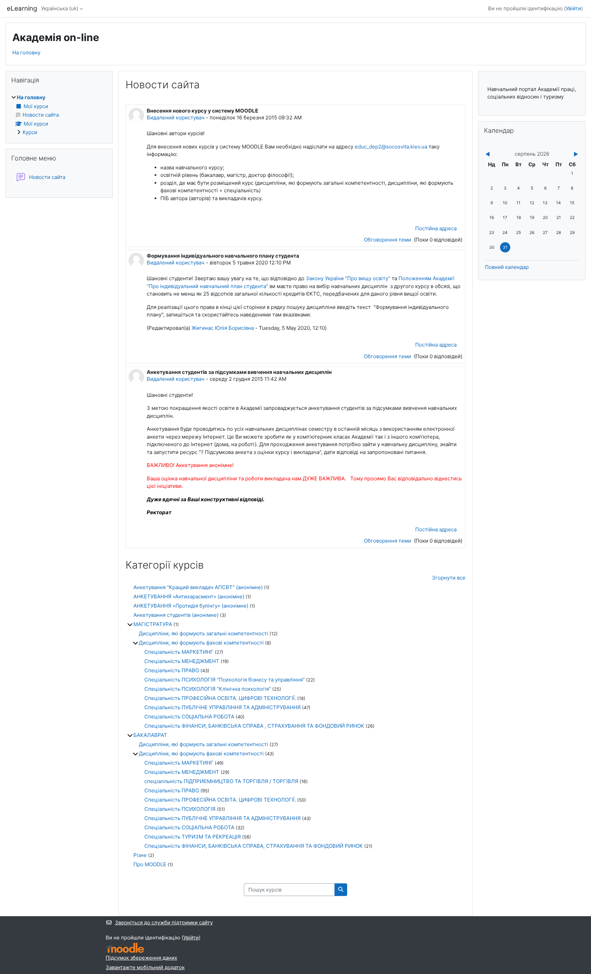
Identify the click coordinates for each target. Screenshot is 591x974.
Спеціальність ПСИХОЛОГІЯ (179, 809)
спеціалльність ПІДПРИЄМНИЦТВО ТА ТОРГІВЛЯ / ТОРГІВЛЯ (221, 781)
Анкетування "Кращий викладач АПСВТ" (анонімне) (198, 587)
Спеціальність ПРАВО (171, 670)
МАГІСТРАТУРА (152, 624)
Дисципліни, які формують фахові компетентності (201, 642)
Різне (140, 855)
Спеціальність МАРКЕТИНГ (178, 652)
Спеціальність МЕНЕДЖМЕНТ (181, 661)
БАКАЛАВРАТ (150, 735)
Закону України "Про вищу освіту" (349, 278)
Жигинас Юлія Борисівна (223, 328)
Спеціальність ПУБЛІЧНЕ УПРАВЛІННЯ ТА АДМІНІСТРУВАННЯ (222, 707)
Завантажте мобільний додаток (145, 967)
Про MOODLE (149, 864)
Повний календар (507, 267)
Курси (30, 132)
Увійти (573, 8)
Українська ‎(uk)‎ (59, 8)
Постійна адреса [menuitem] (436, 228)
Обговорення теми (388, 239)
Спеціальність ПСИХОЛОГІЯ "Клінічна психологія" (207, 689)
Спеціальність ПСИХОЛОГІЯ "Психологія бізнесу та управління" (224, 679)
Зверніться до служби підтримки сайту (164, 922)
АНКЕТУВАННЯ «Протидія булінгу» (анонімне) (190, 605)
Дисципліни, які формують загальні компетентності (203, 633)
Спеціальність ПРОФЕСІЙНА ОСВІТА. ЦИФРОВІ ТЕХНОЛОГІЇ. (220, 698)
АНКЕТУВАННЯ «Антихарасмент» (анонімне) (188, 596)
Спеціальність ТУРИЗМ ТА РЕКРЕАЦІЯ (192, 836)
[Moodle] (125, 947)
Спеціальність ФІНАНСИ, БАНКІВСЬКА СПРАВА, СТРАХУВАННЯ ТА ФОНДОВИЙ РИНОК (253, 846)
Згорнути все (448, 577)
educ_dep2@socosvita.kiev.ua (391, 146)
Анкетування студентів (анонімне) (176, 615)
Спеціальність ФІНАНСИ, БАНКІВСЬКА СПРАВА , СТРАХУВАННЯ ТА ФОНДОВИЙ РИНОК (255, 726)
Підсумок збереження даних (141, 957)
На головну (26, 52)
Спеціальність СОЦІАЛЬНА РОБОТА (189, 716)
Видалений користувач (176, 117)
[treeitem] (59, 115)
